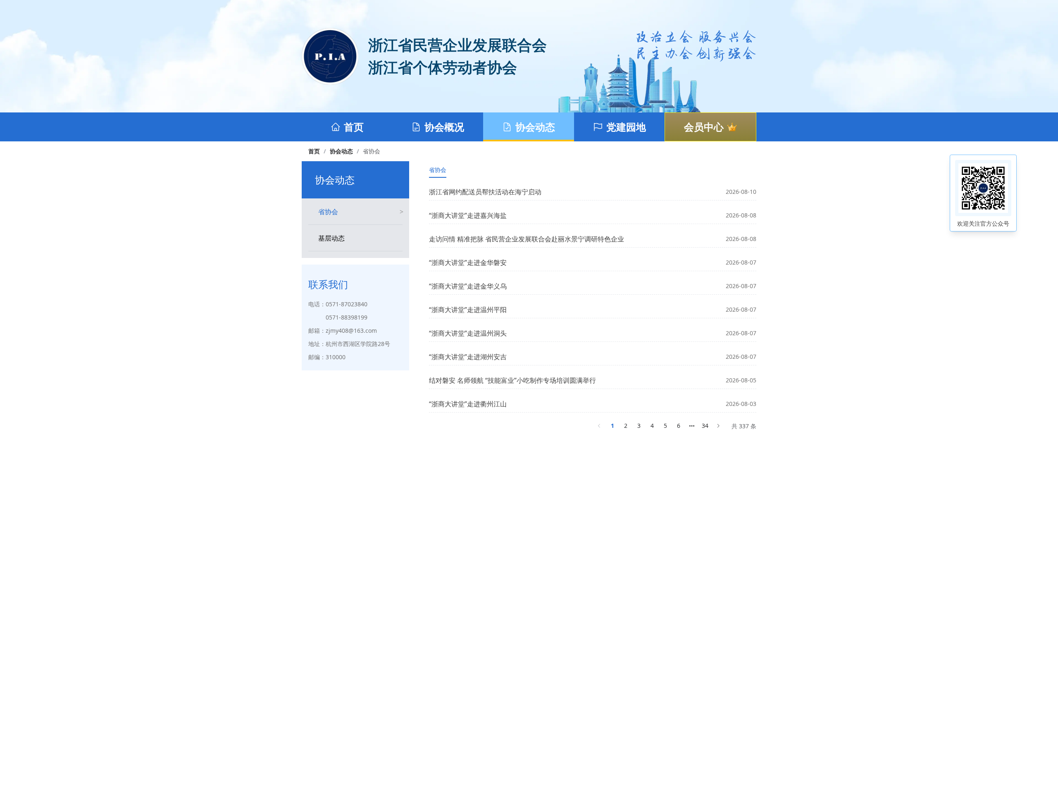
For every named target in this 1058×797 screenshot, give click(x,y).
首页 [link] (314, 151)
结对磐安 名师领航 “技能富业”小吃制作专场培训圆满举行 (512, 380)
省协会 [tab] (437, 170)
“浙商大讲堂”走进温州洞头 (468, 333)
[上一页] (599, 425)
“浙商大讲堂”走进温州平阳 (468, 309)
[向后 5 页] (691, 425)
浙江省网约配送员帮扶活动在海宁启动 (485, 191)
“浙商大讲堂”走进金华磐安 (468, 262)
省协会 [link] (371, 151)
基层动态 (331, 238)
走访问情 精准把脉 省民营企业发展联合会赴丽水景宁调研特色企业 (526, 238)
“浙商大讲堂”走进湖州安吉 (468, 356)
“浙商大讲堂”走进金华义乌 (468, 286)
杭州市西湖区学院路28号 (358, 344)
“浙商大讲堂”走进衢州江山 (468, 403)
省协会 (328, 211)
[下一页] (718, 425)
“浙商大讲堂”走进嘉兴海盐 (468, 215)
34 (705, 426)
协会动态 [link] (341, 151)
